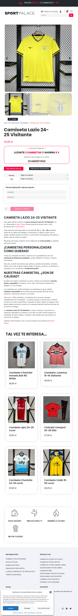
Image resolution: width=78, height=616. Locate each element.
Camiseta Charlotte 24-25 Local (20, 482)
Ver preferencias (44, 608)
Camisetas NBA (46, 571)
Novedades (24, 123)
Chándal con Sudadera (49, 582)
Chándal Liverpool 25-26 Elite (55, 429)
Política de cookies (18, 612)
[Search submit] (71, 15)
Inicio (5, 123)
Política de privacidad (29, 612)
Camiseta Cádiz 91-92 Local (55, 482)
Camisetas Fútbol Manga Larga (53, 565)
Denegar (27, 608)
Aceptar (11, 608)
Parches (11, 175)
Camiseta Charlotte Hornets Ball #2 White (20, 375)
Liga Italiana (20, 227)
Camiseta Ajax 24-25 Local (21, 429)
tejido (10, 297)
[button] (51, 592)
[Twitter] (70, 608)
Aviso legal (39, 612)
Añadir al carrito (22, 209)
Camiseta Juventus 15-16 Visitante (55, 374)
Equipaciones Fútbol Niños (51, 568)
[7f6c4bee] (38, 58)
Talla (11, 179)
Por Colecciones (14, 123)
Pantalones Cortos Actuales (52, 573)
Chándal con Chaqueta (50, 579)
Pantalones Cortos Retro (51, 576)
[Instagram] (62, 608)
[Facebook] (66, 608)
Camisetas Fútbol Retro (50, 562)
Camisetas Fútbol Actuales (51, 559)
